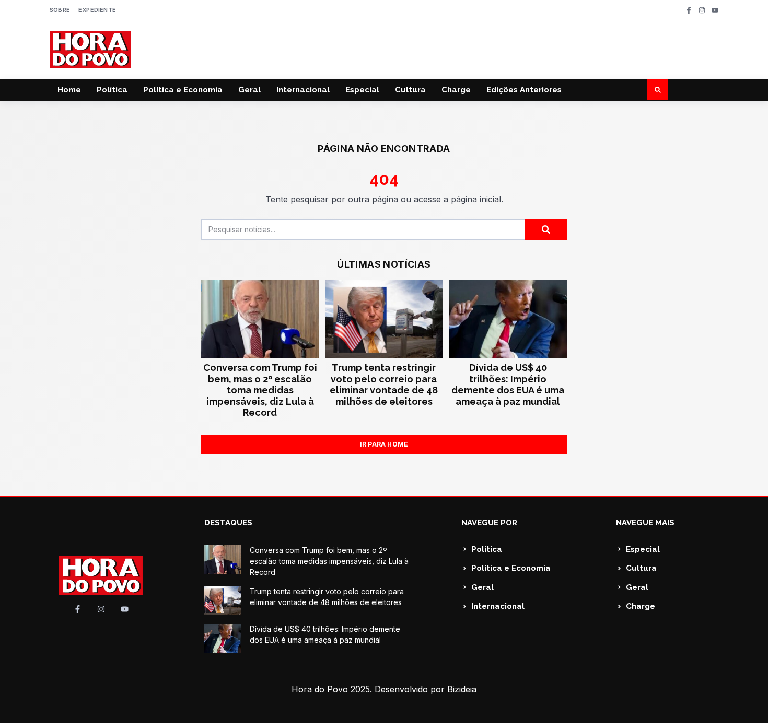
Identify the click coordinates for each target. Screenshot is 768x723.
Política (112, 89)
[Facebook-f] (688, 10)
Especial (362, 89)
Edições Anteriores (524, 89)
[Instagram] (702, 10)
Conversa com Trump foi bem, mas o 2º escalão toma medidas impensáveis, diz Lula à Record (260, 390)
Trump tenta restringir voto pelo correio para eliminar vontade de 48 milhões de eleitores (384, 384)
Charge (456, 89)
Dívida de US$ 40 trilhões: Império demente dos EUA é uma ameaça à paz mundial (507, 384)
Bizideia (461, 689)
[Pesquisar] (546, 229)
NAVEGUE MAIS (645, 522)
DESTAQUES (228, 522)
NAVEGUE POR (489, 522)
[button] (657, 89)
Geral (249, 89)
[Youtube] (715, 10)
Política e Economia (183, 89)
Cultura (410, 89)
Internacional (303, 89)
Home (69, 89)
